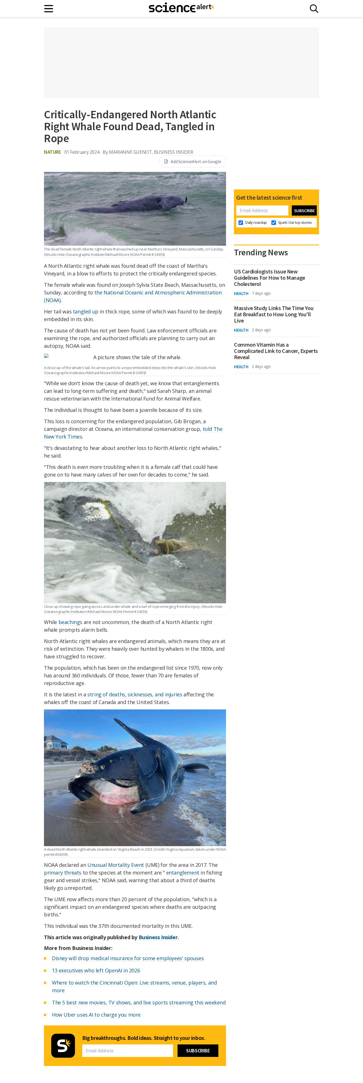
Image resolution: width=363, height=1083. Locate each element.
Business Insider (158, 937)
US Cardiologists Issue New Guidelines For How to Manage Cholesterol (269, 277)
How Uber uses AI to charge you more (96, 1014)
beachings (70, 622)
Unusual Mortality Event (115, 864)
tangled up (85, 311)
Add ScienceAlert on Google (196, 161)
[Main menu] (49, 9)
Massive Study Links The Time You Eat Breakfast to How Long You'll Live (273, 314)
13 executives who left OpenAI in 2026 (96, 970)
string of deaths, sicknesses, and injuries (134, 694)
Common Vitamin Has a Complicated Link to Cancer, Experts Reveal (276, 351)
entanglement (182, 872)
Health (241, 293)
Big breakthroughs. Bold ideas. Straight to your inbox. (143, 1038)
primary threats (63, 872)
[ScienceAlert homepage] (181, 8)
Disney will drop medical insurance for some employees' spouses (128, 958)
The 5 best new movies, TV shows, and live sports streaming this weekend (139, 1002)
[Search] (314, 9)
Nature (52, 152)
